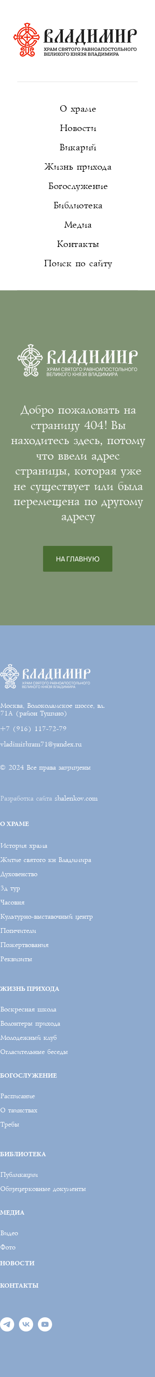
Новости (77, 128)
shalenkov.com (75, 798)
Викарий (77, 147)
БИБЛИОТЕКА (23, 1154)
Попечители (18, 931)
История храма (23, 846)
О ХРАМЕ (14, 823)
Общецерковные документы (43, 1189)
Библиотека (77, 205)
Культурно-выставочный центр (46, 916)
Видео (9, 1233)
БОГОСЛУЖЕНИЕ (28, 1075)
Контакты (77, 244)
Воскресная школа (28, 1009)
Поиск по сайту (77, 263)
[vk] (26, 1329)
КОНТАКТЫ (19, 1285)
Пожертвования (24, 945)
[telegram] (7, 1329)
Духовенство (18, 874)
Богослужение (77, 186)
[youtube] (45, 1329)
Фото (7, 1247)
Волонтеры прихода (30, 1023)
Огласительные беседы (34, 1052)
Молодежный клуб (28, 1038)
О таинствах (18, 1110)
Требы (9, 1124)
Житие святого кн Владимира (45, 860)
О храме (77, 109)
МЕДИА (12, 1212)
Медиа (78, 224)
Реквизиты (16, 959)
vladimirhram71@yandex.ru (40, 744)
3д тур (10, 888)
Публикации (18, 1175)
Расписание (17, 1096)
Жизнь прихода (78, 166)
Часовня (12, 902)
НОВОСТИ (17, 1263)
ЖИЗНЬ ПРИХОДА (29, 988)
